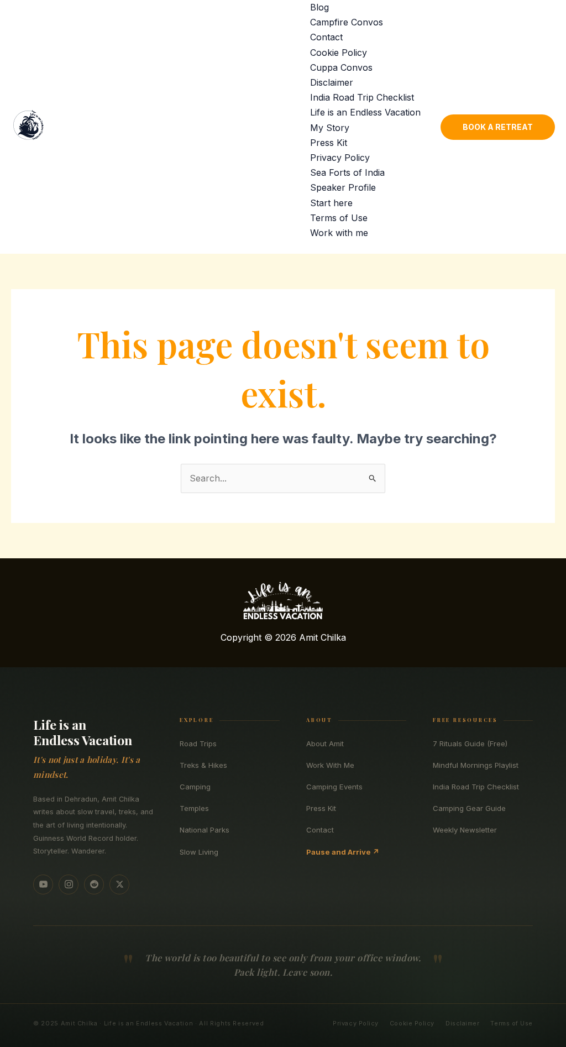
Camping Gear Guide (469, 808)
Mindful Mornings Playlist (475, 765)
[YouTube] (43, 884)
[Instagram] (68, 884)
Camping (195, 786)
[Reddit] (94, 884)
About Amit (325, 743)
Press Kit (328, 142)
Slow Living (199, 851)
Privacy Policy (340, 157)
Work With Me (330, 765)
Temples (194, 808)
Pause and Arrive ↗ (343, 851)
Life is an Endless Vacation (365, 112)
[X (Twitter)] (119, 884)
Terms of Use (339, 217)
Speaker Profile (343, 187)
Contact (326, 37)
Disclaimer (331, 82)
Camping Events (334, 786)
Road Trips (198, 743)
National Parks (204, 829)
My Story (329, 127)
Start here (331, 202)
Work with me (339, 232)
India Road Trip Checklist (362, 97)
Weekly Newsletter (465, 829)
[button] (498, 127)
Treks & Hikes (203, 765)
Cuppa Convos (341, 67)
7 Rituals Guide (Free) (470, 743)
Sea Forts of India (347, 172)
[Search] (543, 20)
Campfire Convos (346, 22)
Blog (319, 7)
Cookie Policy (338, 52)
